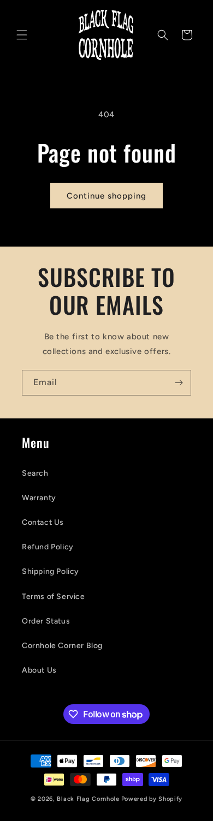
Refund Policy (48, 547)
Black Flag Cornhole (88, 798)
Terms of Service (53, 596)
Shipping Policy (50, 571)
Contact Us (43, 522)
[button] (22, 35)
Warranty (39, 497)
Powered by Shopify (152, 798)
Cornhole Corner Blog (62, 645)
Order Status (46, 621)
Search (35, 473)
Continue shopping (106, 196)
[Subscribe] (179, 382)
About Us (39, 670)
